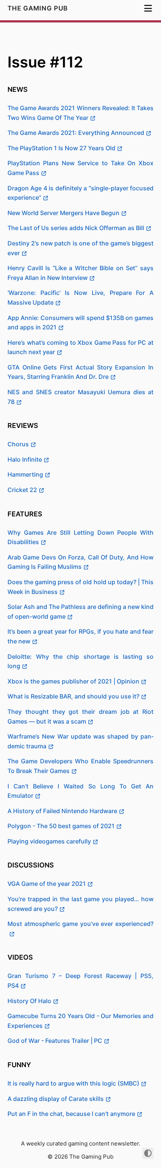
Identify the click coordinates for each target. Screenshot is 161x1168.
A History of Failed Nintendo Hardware (62, 811)
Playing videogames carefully (49, 841)
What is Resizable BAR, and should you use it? (73, 696)
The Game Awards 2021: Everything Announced (75, 132)
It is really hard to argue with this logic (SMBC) (73, 1083)
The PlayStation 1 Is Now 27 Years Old (61, 148)
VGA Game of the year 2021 (46, 883)
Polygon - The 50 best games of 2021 (61, 826)
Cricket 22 (22, 490)
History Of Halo (29, 1001)
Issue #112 (45, 62)
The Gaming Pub (38, 8)
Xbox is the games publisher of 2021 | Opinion (73, 681)
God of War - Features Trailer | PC (54, 1040)
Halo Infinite (24, 459)
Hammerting (25, 474)
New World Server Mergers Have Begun (63, 213)
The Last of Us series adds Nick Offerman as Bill (75, 228)
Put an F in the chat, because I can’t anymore (71, 1113)
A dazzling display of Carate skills (55, 1098)
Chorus (18, 444)
